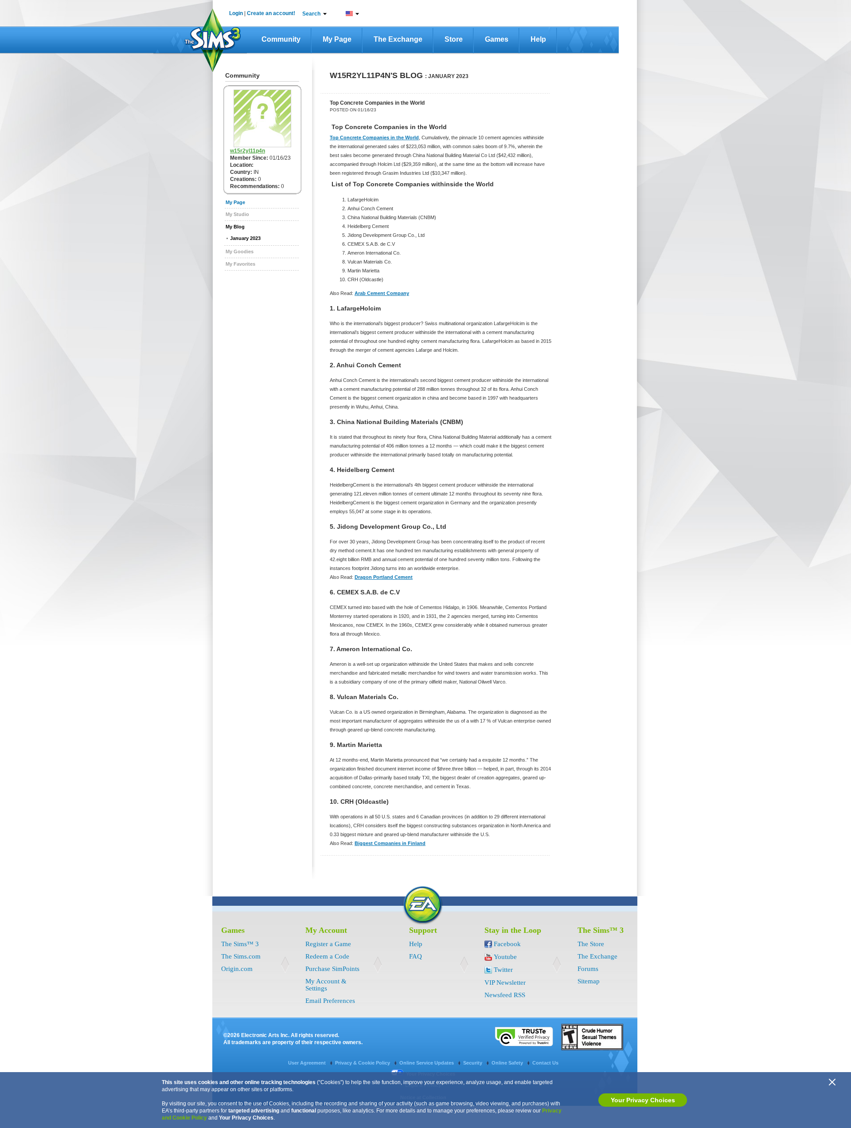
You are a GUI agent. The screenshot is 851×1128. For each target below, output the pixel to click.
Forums (588, 968)
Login (236, 13)
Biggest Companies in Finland (390, 843)
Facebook (507, 943)
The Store (591, 943)
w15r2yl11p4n (247, 151)
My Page (337, 39)
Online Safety (508, 1062)
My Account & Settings (326, 985)
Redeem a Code (327, 956)
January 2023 (245, 238)
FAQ (415, 956)
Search (311, 14)
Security (473, 1062)
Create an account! (271, 13)
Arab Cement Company (382, 293)
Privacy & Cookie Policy (363, 1062)
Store (454, 39)
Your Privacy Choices (643, 1100)
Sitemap (589, 981)
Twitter (503, 969)
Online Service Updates (427, 1062)
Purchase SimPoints (332, 968)
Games (496, 39)
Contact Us (545, 1062)
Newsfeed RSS (504, 994)
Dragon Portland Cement (384, 577)
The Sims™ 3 (240, 943)
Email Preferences (330, 1000)
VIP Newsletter (505, 982)
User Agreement (307, 1062)
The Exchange (398, 39)
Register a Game (328, 943)
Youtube (505, 956)
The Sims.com (241, 956)
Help (538, 39)
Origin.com (237, 968)
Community (281, 39)
